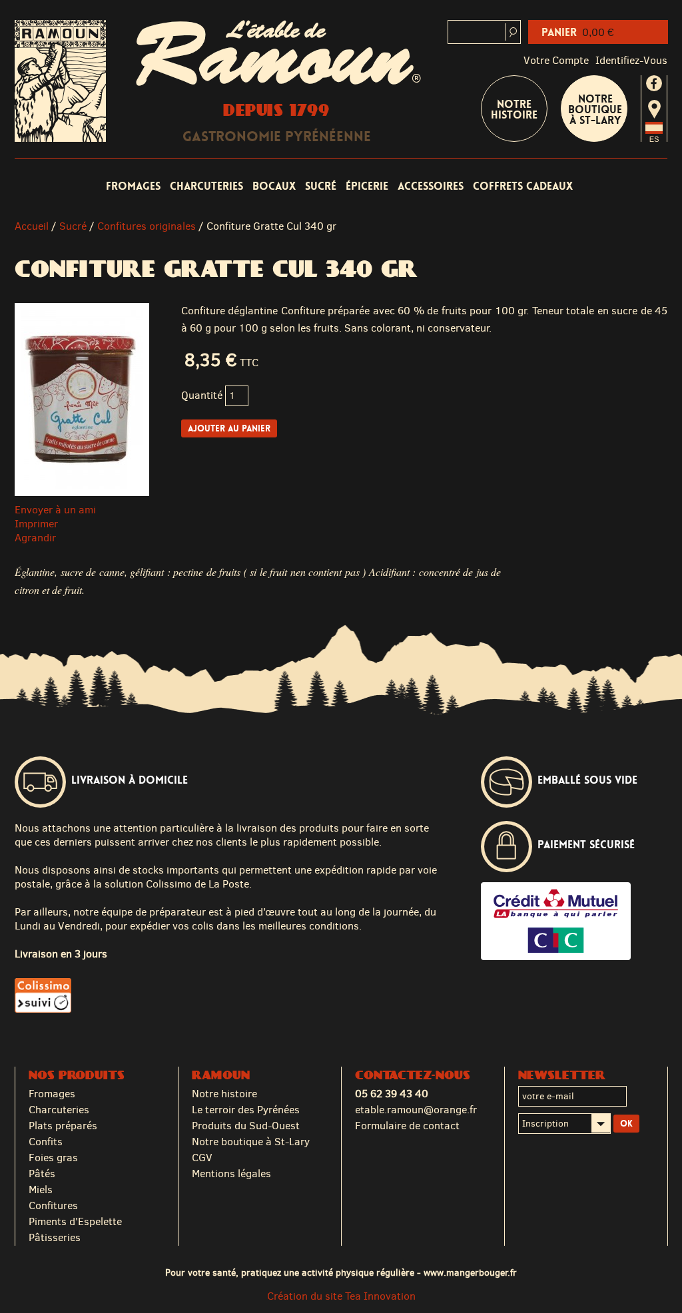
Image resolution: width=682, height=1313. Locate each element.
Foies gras (53, 1158)
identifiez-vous (631, 60)
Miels (41, 1189)
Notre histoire (224, 1094)
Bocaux (274, 186)
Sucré (320, 186)
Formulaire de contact (407, 1126)
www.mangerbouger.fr (470, 1272)
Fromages (133, 186)
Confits (46, 1142)
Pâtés (42, 1174)
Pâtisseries (55, 1237)
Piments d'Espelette (75, 1221)
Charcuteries (206, 186)
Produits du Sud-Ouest (246, 1126)
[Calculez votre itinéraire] (654, 109)
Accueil (32, 226)
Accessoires (431, 186)
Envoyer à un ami (55, 510)
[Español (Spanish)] (654, 138)
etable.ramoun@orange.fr (416, 1110)
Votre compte (556, 60)
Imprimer (36, 524)
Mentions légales (231, 1174)
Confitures (53, 1205)
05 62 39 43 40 (391, 1094)
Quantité (201, 395)
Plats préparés (63, 1126)
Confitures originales (146, 226)
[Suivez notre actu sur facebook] (654, 83)
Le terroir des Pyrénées (246, 1110)
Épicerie (367, 186)
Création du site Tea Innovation (341, 1296)
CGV (202, 1158)
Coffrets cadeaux (523, 186)
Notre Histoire (514, 109)
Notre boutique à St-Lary (595, 109)
